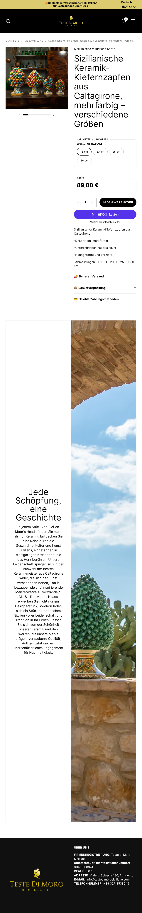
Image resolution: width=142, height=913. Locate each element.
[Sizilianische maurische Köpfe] (71, 21)
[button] (8, 21)
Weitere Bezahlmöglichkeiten (105, 222)
